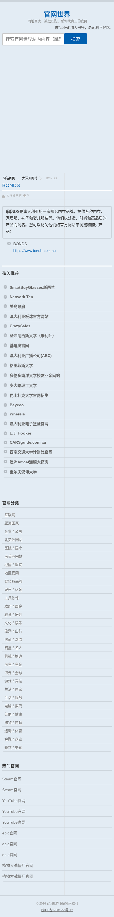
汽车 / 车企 (13, 664)
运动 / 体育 (13, 731)
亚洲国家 (11, 523)
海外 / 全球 (13, 673)
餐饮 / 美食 (13, 747)
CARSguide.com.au (28, 442)
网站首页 (9, 178)
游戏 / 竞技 (13, 681)
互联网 (9, 515)
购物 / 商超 (13, 723)
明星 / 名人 (13, 648)
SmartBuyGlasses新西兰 (32, 287)
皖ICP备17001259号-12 (57, 910)
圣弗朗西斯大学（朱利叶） (33, 335)
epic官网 (9, 833)
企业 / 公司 (13, 531)
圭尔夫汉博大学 (23, 472)
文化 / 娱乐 (13, 623)
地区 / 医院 (13, 565)
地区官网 (11, 573)
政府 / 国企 (13, 606)
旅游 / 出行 (13, 631)
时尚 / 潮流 (13, 639)
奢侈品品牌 (13, 581)
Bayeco (17, 405)
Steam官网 (11, 779)
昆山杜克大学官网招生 (29, 395)
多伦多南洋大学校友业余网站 (35, 375)
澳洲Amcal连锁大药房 (29, 462)
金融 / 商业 (13, 739)
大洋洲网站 (29, 178)
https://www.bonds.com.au (34, 251)
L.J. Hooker (20, 433)
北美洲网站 (13, 540)
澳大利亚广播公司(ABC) (31, 355)
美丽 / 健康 (13, 714)
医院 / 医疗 (13, 548)
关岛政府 (17, 306)
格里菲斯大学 (22, 365)
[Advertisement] (57, 112)
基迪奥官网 (19, 345)
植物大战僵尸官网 (17, 865)
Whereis (17, 414)
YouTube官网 (13, 800)
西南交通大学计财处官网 (31, 452)
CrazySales (20, 326)
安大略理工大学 (23, 385)
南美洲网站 (13, 556)
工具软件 (11, 598)
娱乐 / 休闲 (13, 590)
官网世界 (57, 14)
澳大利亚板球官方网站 (29, 316)
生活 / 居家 (13, 689)
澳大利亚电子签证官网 (29, 424)
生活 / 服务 (13, 698)
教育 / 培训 (13, 614)
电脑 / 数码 (13, 706)
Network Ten (21, 297)
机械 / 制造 (13, 656)
